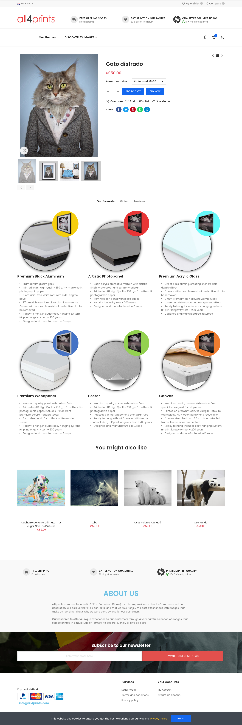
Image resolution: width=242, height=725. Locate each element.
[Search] (205, 37)
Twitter (126, 109)
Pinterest (133, 109)
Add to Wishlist (139, 101)
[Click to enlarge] (24, 151)
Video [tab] (124, 201)
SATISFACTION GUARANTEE (148, 18)
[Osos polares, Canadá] (147, 488)
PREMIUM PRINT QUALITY (181, 571)
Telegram (147, 109)
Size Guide (163, 101)
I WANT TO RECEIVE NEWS (183, 656)
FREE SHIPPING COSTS (93, 18)
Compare (116, 101)
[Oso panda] (201, 488)
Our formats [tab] (106, 201)
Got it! (181, 718)
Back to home (217, 55)
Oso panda (200, 522)
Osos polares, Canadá (147, 522)
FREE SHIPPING (40, 571)
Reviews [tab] (139, 201)
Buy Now (155, 91)
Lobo (94, 522)
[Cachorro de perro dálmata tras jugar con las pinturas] (41, 488)
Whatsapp (140, 109)
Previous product (213, 55)
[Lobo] (94, 488)
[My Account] (222, 37)
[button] (21, 187)
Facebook (119, 109)
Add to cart (133, 91)
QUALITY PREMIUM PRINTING (199, 18)
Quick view (56, 479)
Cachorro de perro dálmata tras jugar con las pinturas (41, 524)
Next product (222, 55)
